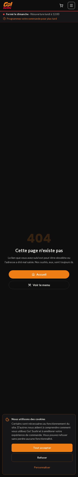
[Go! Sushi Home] (7, 5)
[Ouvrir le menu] (71, 5)
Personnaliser (42, 467)
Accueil (41, 274)
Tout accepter (42, 447)
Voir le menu (41, 285)
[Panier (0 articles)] (61, 5)
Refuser (42, 457)
